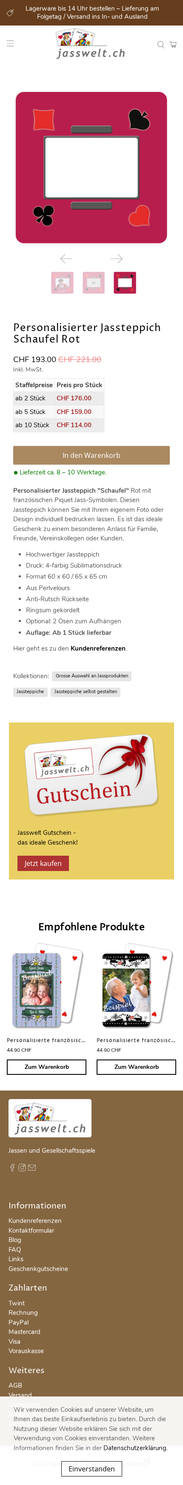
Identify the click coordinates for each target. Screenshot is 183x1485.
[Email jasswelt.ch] (32, 1169)
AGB (15, 1385)
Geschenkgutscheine (38, 1269)
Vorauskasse (26, 1351)
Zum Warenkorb (47, 1067)
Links (16, 1259)
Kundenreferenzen (98, 648)
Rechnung (23, 1312)
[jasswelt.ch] (91, 45)
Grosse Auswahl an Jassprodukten (92, 676)
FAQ (15, 1249)
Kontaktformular (31, 1230)
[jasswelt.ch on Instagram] (22, 1169)
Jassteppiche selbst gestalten (85, 691)
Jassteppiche (30, 691)
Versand (20, 1395)
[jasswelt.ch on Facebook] (12, 1169)
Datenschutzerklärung (134, 1448)
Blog (15, 1240)
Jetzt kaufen (43, 863)
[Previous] (66, 258)
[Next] (116, 258)
